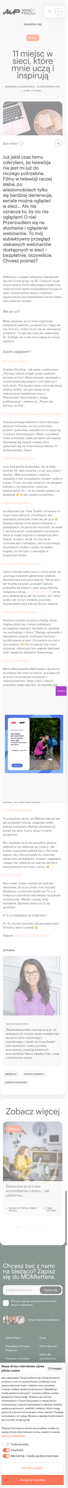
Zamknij (61, 691)
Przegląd (56, 1368)
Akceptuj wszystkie (33, 1479)
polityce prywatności (13, 1435)
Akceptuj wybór (32, 1467)
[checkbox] (14, 1444)
